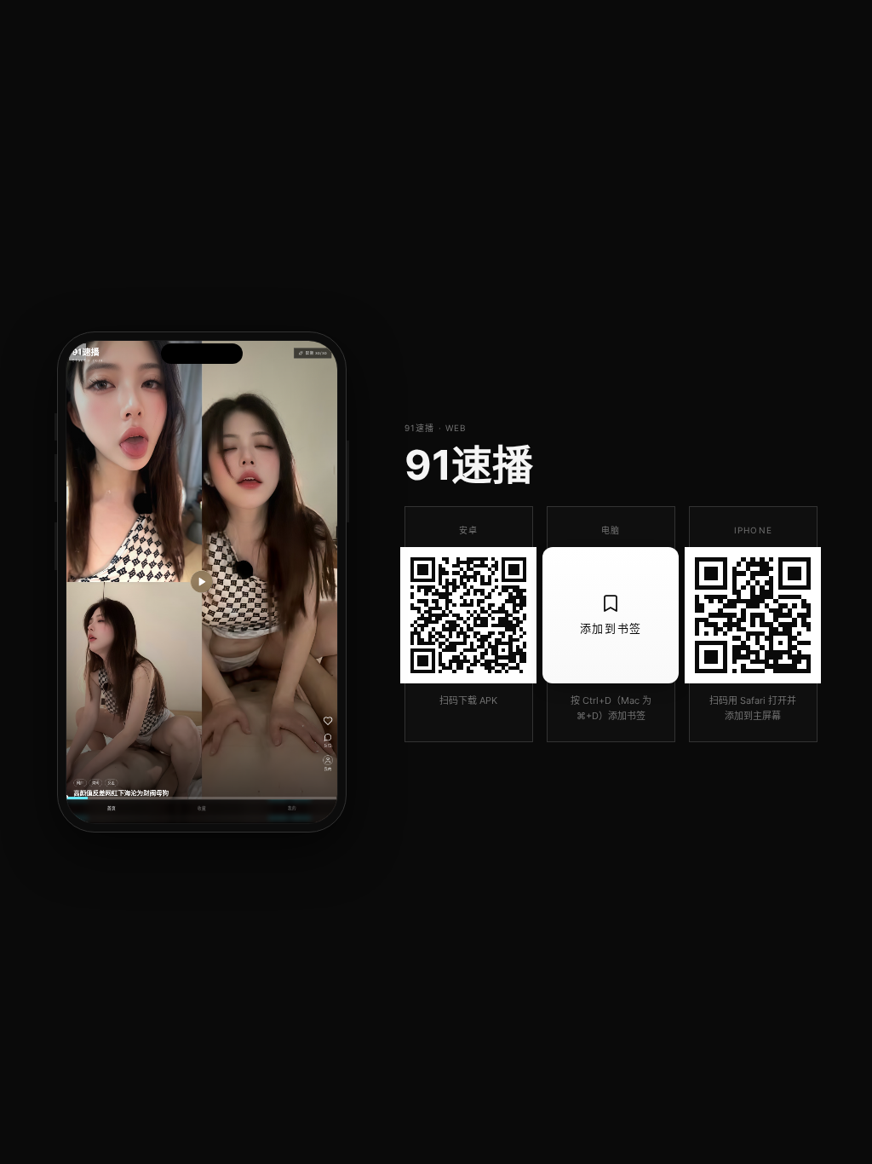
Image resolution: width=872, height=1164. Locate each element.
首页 (111, 808)
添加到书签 (611, 628)
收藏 (202, 808)
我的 (292, 808)
